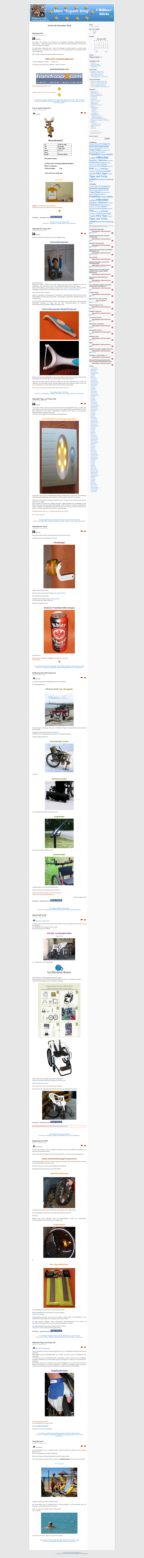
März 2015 (93, 400)
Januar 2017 (94, 380)
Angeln (55, 392)
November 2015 (94, 394)
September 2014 (95, 409)
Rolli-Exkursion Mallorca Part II (103, 86)
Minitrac (104, 164)
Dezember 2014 (94, 405)
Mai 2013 (93, 431)
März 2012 (93, 450)
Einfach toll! (51, 101)
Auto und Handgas (42, 100)
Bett (43, 519)
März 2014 (93, 417)
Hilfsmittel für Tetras (66, 101)
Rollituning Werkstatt (96, 117)
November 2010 (94, 472)
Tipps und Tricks (80, 100)
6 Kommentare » (78, 667)
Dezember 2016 (94, 381)
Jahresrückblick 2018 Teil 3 (97, 74)
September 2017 (95, 373)
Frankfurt (94, 154)
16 (97, 46)
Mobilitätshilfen (94, 107)
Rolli (61, 100)
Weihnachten (65, 222)
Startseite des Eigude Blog (42, 921)
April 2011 (93, 465)
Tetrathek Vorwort (96, 124)
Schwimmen (66, 1540)
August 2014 (94, 410)
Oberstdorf (92, 166)
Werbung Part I (37, 33)
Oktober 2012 (94, 440)
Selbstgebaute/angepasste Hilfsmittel (99, 120)
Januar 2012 (94, 453)
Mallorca (99, 164)
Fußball (44, 666)
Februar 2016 (94, 391)
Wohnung (77, 519)
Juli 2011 (93, 461)
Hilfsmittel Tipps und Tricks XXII (44, 399)
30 (97, 49)
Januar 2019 (94, 367)
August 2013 (94, 426)
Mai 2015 (93, 398)
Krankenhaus (95, 162)
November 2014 (94, 406)
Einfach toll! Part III (39, 915)
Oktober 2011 (94, 457)
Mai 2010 (93, 480)
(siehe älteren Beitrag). (60, 593)
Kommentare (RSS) (69, 1553)
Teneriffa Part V (38, 1441)
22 (95, 47)
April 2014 (93, 416)
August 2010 (94, 476)
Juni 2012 (93, 446)
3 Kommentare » (71, 1541)
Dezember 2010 (94, 470)
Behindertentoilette (93, 148)
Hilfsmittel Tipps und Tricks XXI (43, 1342)
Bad (109, 144)
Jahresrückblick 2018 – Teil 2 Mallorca (99, 76)
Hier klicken (65, 1126)
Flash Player (99, 226)
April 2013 (93, 432)
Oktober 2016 (94, 384)
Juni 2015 (93, 396)
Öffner (58, 100)
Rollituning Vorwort (96, 115)
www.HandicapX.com (59, 69)
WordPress (78, 1552)
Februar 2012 (94, 451)
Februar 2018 (94, 372)
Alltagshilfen (46, 393)
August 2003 (94, 491)
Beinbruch (101, 148)
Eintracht (39, 666)
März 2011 (93, 466)
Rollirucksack (66, 1335)
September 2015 (95, 395)
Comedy (59, 223)
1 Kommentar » (80, 393)
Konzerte (110, 160)
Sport (92, 121)
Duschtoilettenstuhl (105, 150)
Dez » (106, 51)
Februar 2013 (94, 435)
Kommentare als (96, 65)
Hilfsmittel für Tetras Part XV (97, 71)
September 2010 (95, 475)
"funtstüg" (91, 144)
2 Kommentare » (71, 223)
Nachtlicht (55, 519)
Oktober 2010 (94, 473)
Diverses (64, 223)
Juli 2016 (93, 387)
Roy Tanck (106, 225)
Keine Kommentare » (59, 102)
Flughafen (102, 152)
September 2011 (95, 458)
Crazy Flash (58, 222)
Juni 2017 (93, 376)
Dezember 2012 (94, 437)
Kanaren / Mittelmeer (53, 1540)
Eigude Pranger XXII (102, 81)
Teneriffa (72, 1540)
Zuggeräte (94, 113)
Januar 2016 (94, 392)
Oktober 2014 (94, 407)
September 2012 (95, 442)
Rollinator (93, 81)
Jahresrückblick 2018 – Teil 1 (97, 75)
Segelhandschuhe (59, 1433)
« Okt (96, 51)
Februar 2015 (94, 402)
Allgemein (45, 101)
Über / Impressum (95, 26)
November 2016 (94, 383)
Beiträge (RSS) (59, 1553)
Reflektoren (51, 1335)
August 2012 (94, 443)
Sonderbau (94, 111)
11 (101, 44)
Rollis (93, 110)
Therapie (109, 174)
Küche (58, 666)
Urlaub (77, 1540)
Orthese (98, 166)
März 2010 (93, 483)
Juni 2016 (93, 388)
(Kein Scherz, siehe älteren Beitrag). (70, 289)
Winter (67, 909)
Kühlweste (91, 164)
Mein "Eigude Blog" (72, 11)
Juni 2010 (93, 479)
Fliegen (97, 152)
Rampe (104, 166)
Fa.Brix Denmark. (55, 599)
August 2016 (94, 385)
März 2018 (93, 370)
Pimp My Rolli (61, 909)
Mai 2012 (93, 447)
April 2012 (93, 448)
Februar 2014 (94, 418)
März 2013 (93, 433)
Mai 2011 (93, 464)
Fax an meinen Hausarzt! (41, 108)
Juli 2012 (93, 444)
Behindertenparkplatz (96, 95)
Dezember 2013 (94, 421)
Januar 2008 (94, 490)
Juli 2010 (93, 477)
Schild (98, 171)
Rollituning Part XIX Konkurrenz (44, 673)
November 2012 (94, 439)
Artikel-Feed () (95, 64)
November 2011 (94, 455)
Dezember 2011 (94, 454)
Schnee (67, 908)
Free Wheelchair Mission (41, 1083)
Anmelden (93, 62)
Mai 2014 (93, 414)
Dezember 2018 (94, 369)
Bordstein (106, 148)
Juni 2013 (93, 429)
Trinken (83, 666)
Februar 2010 (94, 484)
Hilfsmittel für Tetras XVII (41, 229)
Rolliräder (66, 100)
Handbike (94, 109)
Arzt (53, 222)
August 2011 (94, 459)
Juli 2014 (93, 411)
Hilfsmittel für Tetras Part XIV (97, 72)
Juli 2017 (93, 374)
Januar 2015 (94, 403)
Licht (51, 519)
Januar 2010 (94, 486)
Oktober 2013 (94, 424)
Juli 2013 (93, 428)
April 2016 (93, 389)
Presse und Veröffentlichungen (98, 118)
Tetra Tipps (72, 100)
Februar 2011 (94, 468)
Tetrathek (93, 122)
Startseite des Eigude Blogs (42, 1348)
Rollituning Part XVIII (40, 1141)
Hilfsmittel (50, 100)
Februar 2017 (94, 378)
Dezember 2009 (94, 487)
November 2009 (94, 488)
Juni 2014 (93, 413)
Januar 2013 (94, 436)
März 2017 (93, 377)
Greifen (60, 392)
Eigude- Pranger (48, 1337)
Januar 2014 (94, 420)
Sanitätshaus (92, 171)
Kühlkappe (107, 162)
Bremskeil (93, 96)
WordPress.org (94, 66)
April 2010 (93, 481)
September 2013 (95, 425)
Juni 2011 (93, 462)
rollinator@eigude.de (42, 1426)
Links (54, 100)
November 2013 (94, 422)
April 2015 (93, 399)
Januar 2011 (94, 469)
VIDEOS (54, 732)
